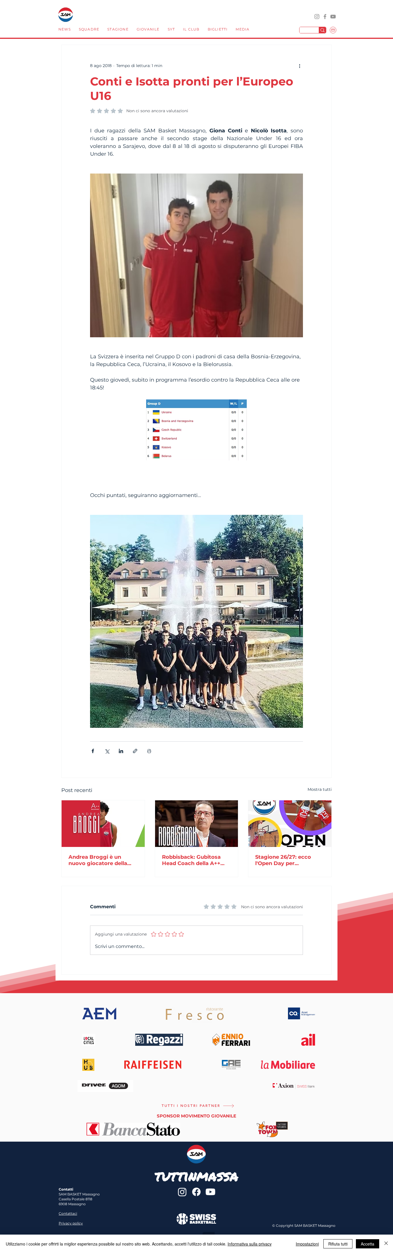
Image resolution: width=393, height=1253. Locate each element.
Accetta (367, 1244)
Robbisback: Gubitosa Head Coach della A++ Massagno (191, 860)
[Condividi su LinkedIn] (121, 751)
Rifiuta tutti (338, 1244)
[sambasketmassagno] (325, 16)
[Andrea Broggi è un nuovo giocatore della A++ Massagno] (103, 823)
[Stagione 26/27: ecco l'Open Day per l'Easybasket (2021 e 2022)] (289, 823)
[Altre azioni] (299, 65)
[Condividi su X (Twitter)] (107, 751)
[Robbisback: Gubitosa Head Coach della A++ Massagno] (196, 823)
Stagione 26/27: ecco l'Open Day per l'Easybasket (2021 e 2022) (283, 860)
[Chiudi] (386, 1243)
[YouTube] (333, 16)
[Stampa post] (149, 751)
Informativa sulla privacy (250, 1244)
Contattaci (68, 1213)
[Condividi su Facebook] (93, 751)
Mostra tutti (320, 789)
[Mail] (333, 30)
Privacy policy (71, 1223)
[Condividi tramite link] (135, 751)
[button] (89, 29)
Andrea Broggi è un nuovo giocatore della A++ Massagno (97, 860)
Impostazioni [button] (307, 1244)
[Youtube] (210, 1191)
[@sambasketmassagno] (317, 16)
